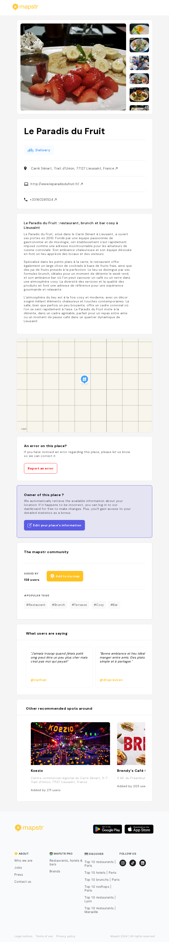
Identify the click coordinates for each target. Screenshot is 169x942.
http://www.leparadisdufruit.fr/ (56, 184)
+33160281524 (42, 199)
